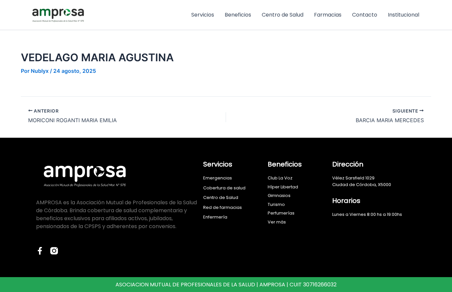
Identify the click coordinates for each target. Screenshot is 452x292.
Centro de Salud (282, 15)
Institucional (403, 15)
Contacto (364, 15)
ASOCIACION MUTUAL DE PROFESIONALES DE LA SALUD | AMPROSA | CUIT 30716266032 (226, 284)
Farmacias (327, 15)
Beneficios (238, 15)
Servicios (202, 15)
